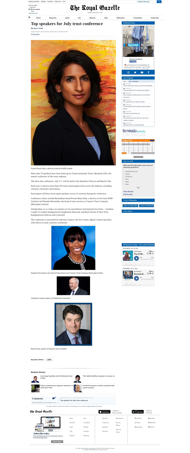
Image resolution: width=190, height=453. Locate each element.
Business (52, 18)
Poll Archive (128, 194)
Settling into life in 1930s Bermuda (133, 125)
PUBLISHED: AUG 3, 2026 (130, 268)
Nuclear (127, 174)
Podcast (152, 427)
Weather (85, 427)
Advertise (105, 431)
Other (127, 184)
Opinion (92, 18)
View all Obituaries (130, 206)
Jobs (106, 18)
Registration (119, 418)
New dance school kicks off (131, 113)
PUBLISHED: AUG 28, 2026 (130, 248)
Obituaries (121, 18)
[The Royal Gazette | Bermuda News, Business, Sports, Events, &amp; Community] (95, 8)
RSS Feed (152, 423)
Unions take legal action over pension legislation (137, 85)
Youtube (152, 418)
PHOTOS (50, 1)
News (38, 18)
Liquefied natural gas (131, 171)
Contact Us (105, 423)
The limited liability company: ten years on (99, 376)
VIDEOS (43, 1)
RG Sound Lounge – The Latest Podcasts (139, 245)
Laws (49, 360)
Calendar (86, 431)
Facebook (138, 418)
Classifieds (137, 18)
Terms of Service (91, 406)
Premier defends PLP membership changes (136, 90)
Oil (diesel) (128, 176)
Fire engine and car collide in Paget (134, 102)
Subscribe (155, 18)
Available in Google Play (149, 412)
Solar (127, 179)
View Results (128, 191)
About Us (105, 418)
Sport (67, 18)
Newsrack (86, 435)
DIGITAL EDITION (33, 1)
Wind (127, 182)
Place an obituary (147, 206)
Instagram (139, 427)
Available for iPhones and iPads (117, 412)
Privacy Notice (118, 424)
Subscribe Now (33, 13)
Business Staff (37, 28)
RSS (64, 1)
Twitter (138, 423)
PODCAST (58, 1)
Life (79, 18)
